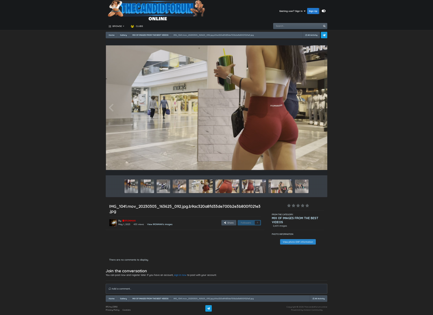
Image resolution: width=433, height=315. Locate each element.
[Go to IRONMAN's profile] (113, 222)
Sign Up (313, 11)
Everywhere (311, 26)
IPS (107, 306)
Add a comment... (121, 288)
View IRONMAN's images (160, 224)
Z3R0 (115, 306)
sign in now (180, 275)
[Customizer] (323, 11)
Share (230, 222)
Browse (117, 26)
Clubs (139, 26)
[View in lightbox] (216, 107)
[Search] (324, 26)
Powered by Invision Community (307, 310)
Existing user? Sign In (291, 11)
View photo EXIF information (298, 241)
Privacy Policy (112, 310)
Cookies (126, 310)
